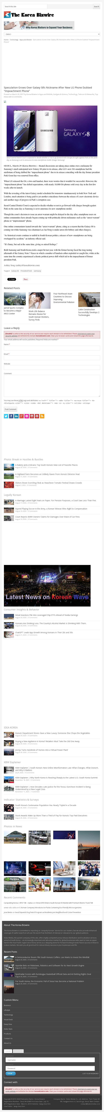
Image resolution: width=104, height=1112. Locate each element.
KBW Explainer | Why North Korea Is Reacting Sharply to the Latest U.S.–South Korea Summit (56, 777)
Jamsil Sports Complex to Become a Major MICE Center (14, 311)
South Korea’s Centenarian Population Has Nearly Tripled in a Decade (45, 805)
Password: (10, 1064)
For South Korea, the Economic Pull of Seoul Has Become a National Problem (49, 981)
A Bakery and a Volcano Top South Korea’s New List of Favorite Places (46, 465)
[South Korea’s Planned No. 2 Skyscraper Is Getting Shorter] (89, 883)
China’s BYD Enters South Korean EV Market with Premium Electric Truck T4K (64, 903)
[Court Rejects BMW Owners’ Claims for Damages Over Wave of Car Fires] (9, 518)
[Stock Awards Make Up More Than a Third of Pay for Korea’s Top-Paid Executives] (9, 817)
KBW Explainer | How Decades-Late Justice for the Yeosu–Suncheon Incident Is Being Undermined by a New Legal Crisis (52, 787)
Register (18, 1051)
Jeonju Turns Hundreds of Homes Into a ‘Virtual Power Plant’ (41, 750)
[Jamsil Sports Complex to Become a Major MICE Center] (15, 298)
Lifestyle (7, 1010)
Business (7, 1005)
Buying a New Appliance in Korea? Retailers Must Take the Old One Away (47, 741)
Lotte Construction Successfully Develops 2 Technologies (88, 312)
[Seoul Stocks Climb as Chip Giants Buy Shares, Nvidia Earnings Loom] (15, 884)
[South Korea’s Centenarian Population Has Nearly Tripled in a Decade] (9, 808)
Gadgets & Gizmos (60, 94)
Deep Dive (8, 1024)
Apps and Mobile (26, 40)
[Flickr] (27, 416)
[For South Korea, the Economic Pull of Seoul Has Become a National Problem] (89, 845)
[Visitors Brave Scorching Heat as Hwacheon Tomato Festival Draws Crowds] (9, 485)
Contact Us (8, 1038)
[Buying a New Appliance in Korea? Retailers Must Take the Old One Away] (9, 743)
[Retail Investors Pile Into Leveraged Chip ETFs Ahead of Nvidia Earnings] (9, 616)
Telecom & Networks (86, 94)
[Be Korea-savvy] (52, 14)
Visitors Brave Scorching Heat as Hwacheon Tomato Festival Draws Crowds (48, 482)
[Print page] (52, 101)
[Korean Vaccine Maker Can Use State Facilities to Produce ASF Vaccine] (64, 868)
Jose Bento (8, 912)
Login (8, 1051)
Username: (10, 1056)
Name (7, 344)
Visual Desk (8, 1019)
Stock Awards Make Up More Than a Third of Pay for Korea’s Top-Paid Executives (51, 815)
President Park (26, 271)
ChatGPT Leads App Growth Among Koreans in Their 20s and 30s (44, 632)
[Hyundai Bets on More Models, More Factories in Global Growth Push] (40, 868)
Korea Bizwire (32, 94)
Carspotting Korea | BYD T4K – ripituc (18, 903)
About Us (7, 1043)
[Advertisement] (52, 64)
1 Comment (35, 792)
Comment (8, 373)
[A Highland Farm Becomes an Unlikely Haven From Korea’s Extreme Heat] (9, 476)
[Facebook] (11, 416)
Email (6, 354)
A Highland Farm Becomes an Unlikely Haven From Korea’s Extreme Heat (47, 474)
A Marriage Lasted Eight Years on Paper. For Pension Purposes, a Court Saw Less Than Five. (55, 500)
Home (6, 40)
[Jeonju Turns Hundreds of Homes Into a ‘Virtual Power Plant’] (9, 752)
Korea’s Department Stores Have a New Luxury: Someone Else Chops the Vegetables (52, 733)
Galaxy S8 (15, 271)
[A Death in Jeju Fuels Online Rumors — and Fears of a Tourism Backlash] (64, 884)
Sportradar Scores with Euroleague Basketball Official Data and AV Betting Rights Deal (53, 974)
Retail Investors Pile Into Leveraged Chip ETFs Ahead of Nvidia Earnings (46, 615)
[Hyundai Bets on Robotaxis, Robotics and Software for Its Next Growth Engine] (40, 838)
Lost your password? (90, 1073)
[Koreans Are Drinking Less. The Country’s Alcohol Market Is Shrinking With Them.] (9, 625)
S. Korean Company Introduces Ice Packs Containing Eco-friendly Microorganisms (50, 907)
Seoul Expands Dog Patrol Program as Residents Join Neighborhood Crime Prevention (48, 912)
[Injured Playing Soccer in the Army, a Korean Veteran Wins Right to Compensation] (9, 510)
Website (7, 364)
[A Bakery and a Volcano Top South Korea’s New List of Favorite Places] (9, 467)
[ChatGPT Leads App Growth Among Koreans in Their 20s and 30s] (9, 634)
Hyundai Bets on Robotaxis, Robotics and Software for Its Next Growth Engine (49, 965)
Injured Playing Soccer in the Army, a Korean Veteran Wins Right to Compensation (51, 508)
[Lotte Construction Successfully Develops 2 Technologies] (89, 299)
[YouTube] (32, 416)
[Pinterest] (37, 416)
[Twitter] (6, 416)
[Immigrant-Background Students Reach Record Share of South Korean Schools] (89, 868)
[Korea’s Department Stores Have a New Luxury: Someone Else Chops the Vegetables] (9, 735)
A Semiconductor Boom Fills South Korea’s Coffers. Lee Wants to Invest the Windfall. (52, 957)
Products (7, 1034)
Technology (14, 40)
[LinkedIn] (16, 416)
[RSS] (42, 416)
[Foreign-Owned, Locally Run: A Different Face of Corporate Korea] (40, 884)
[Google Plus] (21, 416)
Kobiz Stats (8, 1029)
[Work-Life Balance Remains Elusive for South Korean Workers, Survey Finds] (40, 300)
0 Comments (32, 467)
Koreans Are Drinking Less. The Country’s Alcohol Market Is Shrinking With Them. (50, 623)
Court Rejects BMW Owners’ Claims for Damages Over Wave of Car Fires (47, 516)
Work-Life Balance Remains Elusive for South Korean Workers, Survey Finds (39, 315)
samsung (37, 271)
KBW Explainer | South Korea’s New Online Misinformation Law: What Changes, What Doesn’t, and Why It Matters (56, 768)
